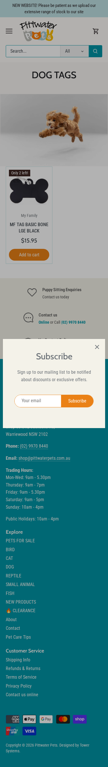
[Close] (97, 347)
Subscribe (77, 401)
